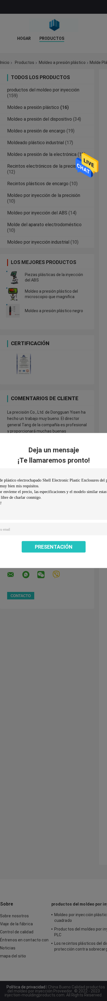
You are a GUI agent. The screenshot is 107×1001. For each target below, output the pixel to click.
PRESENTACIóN (53, 547)
